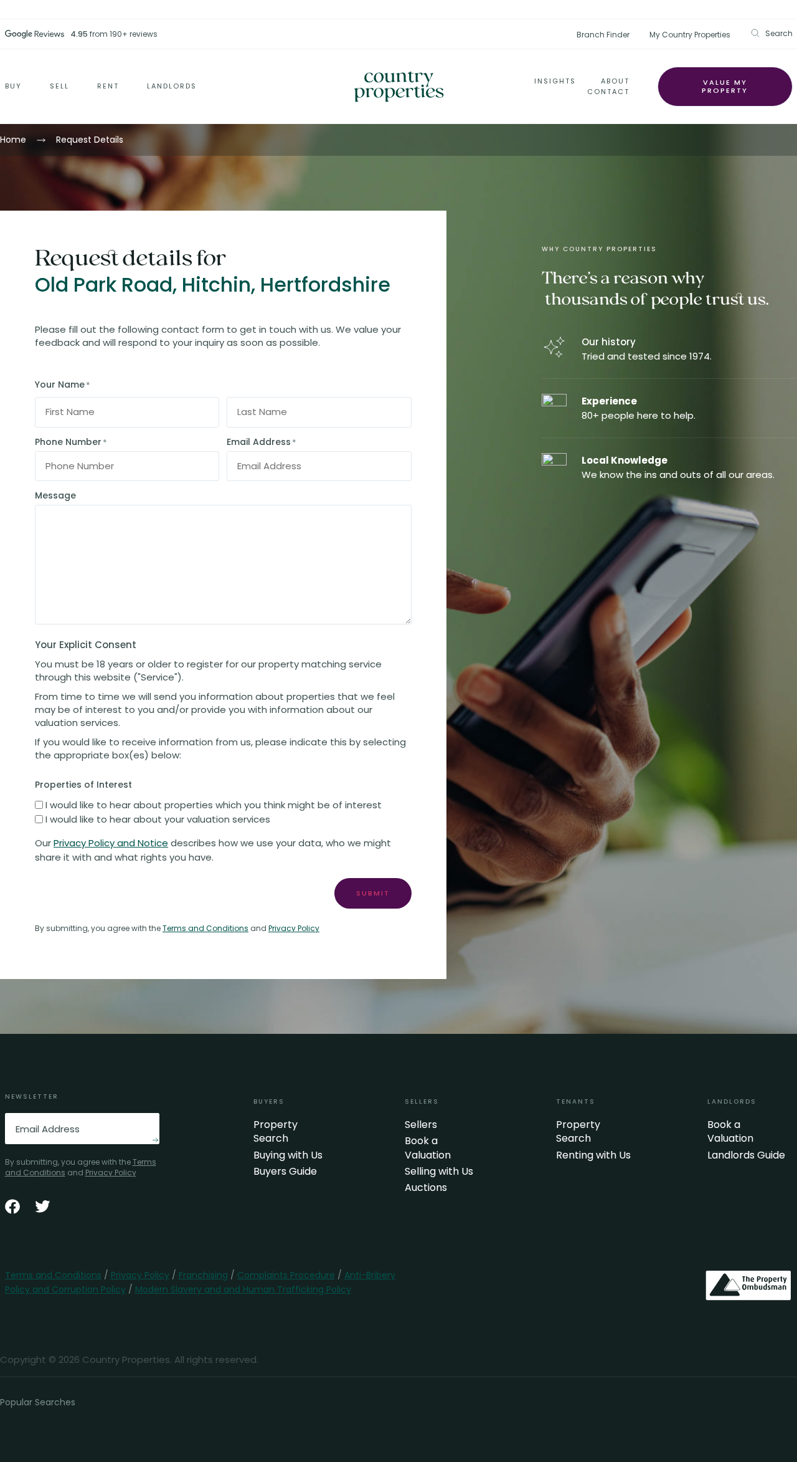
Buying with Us (288, 1155)
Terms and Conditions (205, 928)
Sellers (421, 1125)
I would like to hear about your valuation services (157, 819)
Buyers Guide (285, 1171)
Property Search (275, 1131)
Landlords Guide (746, 1155)
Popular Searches (37, 1402)
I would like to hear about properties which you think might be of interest (213, 805)
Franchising (203, 1275)
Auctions (426, 1188)
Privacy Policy (293, 928)
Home (13, 139)
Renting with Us (593, 1155)
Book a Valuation (428, 1148)
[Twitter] (42, 1206)
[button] (771, 33)
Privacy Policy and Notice (111, 842)
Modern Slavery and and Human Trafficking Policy (243, 1289)
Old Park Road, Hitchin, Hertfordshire (212, 285)
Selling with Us (439, 1171)
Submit (373, 893)
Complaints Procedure (286, 1275)
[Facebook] (12, 1206)
